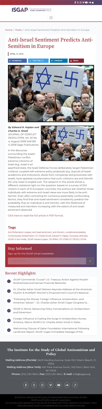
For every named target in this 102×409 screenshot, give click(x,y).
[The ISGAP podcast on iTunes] (75, 385)
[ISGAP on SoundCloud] (89, 2)
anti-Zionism (58, 232)
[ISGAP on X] (78, 2)
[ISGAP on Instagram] (81, 2)
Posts (18, 29)
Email (76, 61)
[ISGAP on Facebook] (75, 2)
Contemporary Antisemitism (21, 236)
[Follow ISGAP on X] (34, 385)
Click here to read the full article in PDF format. (35, 215)
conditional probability (75, 232)
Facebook (17, 61)
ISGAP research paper (37, 239)
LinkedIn (58, 61)
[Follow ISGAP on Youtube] (58, 385)
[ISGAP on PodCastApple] (93, 2)
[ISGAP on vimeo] (83, 2)
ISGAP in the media (17, 239)
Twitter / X (37, 61)
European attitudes (79, 236)
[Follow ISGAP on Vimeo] (50, 385)
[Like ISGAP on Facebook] (26, 385)
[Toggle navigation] (51, 17)
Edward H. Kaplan (60, 236)
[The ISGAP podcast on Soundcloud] (67, 385)
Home (8, 29)
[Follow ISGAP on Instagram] (42, 385)
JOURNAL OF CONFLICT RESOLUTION (67, 239)
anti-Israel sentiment (42, 232)
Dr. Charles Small (43, 236)
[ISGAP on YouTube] (86, 2)
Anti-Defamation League (19, 232)
